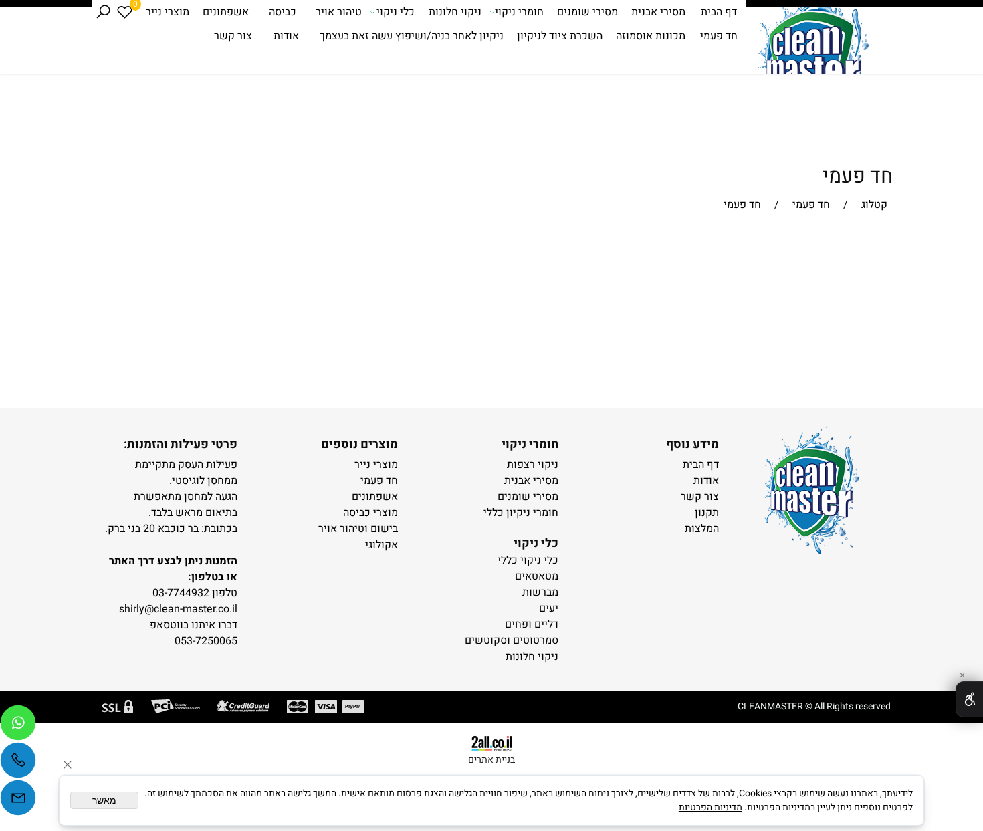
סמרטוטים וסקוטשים (511, 640)
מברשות (540, 592)
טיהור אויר (339, 12)
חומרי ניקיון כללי (520, 513)
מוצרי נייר (167, 12)
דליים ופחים (531, 624)
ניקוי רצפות (532, 465)
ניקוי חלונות (455, 12)
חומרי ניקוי (519, 12)
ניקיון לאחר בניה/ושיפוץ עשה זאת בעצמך (412, 36)
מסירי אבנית (658, 12)
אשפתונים (226, 12)
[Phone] (18, 760)
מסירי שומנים (587, 12)
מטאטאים (536, 576)
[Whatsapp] (18, 722)
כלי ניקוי (395, 12)
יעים (548, 608)
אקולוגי (381, 545)
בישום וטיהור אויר (358, 529)
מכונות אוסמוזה (650, 36)
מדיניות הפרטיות (710, 807)
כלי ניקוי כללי (528, 560)
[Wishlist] (124, 12)
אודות (286, 36)
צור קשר (233, 36)
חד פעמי (719, 36)
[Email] (18, 797)
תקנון (707, 513)
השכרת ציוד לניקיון (560, 36)
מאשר (104, 800)
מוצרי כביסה (370, 513)
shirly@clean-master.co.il (178, 609)
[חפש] (103, 12)
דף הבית (719, 12)
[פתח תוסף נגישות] (969, 699)
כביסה (282, 12)
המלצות (702, 529)
